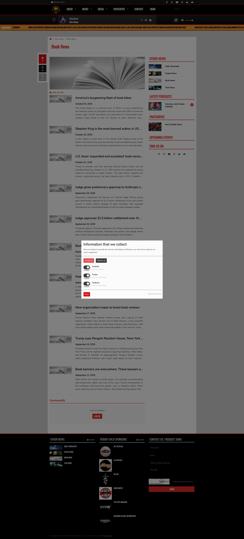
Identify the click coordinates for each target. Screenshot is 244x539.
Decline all (101, 260)
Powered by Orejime (154, 294)
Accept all (89, 260)
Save (87, 294)
